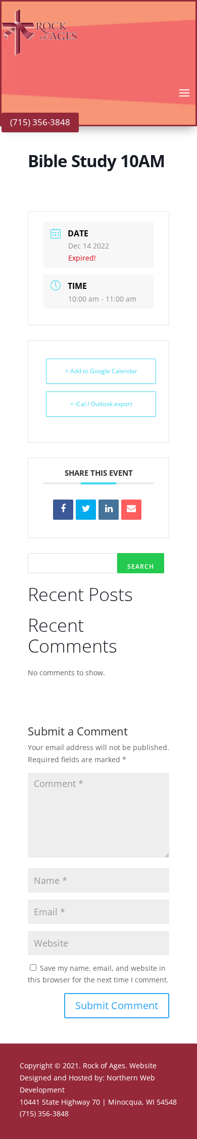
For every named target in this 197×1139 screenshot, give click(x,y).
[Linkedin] (108, 510)
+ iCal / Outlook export (101, 404)
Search (140, 566)
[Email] (131, 510)
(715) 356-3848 (40, 122)
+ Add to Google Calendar (101, 371)
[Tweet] (86, 510)
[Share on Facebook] (63, 510)
